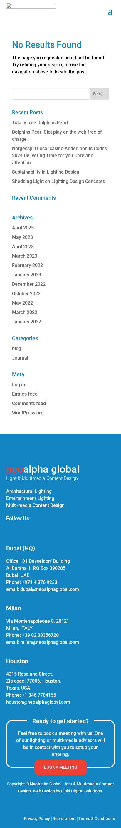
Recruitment (64, 818)
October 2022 (26, 293)
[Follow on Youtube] (51, 531)
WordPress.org (27, 413)
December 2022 (29, 284)
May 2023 (22, 237)
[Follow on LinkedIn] (9, 531)
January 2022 (26, 322)
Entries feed (25, 394)
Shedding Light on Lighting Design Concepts (58, 181)
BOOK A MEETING (60, 767)
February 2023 (27, 265)
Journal (20, 358)
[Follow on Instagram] (23, 531)
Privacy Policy (37, 818)
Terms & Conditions (96, 818)
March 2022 (24, 312)
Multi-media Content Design (35, 505)
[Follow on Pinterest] (37, 531)
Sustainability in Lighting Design (45, 172)
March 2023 (24, 256)
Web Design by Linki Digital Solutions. (68, 791)
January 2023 (26, 275)
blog (16, 348)
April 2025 (23, 228)
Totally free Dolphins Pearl (40, 122)
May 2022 (22, 303)
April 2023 (23, 246)
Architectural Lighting (29, 491)
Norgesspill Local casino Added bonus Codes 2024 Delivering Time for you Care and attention (59, 155)
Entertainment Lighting (30, 498)
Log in (18, 384)
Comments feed (29, 403)
